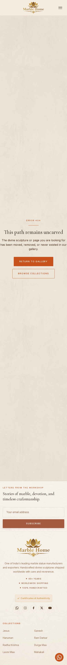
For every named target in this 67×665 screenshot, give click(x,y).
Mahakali (39, 652)
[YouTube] (50, 608)
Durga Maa (40, 645)
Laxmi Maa (9, 652)
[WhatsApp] (17, 608)
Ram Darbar (40, 637)
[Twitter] (42, 608)
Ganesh (38, 630)
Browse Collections (33, 273)
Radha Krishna (11, 645)
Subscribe (33, 523)
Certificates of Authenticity (33, 598)
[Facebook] (33, 608)
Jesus (6, 630)
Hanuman (8, 637)
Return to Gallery (33, 261)
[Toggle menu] (60, 8)
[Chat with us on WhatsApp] (59, 657)
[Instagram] (25, 608)
